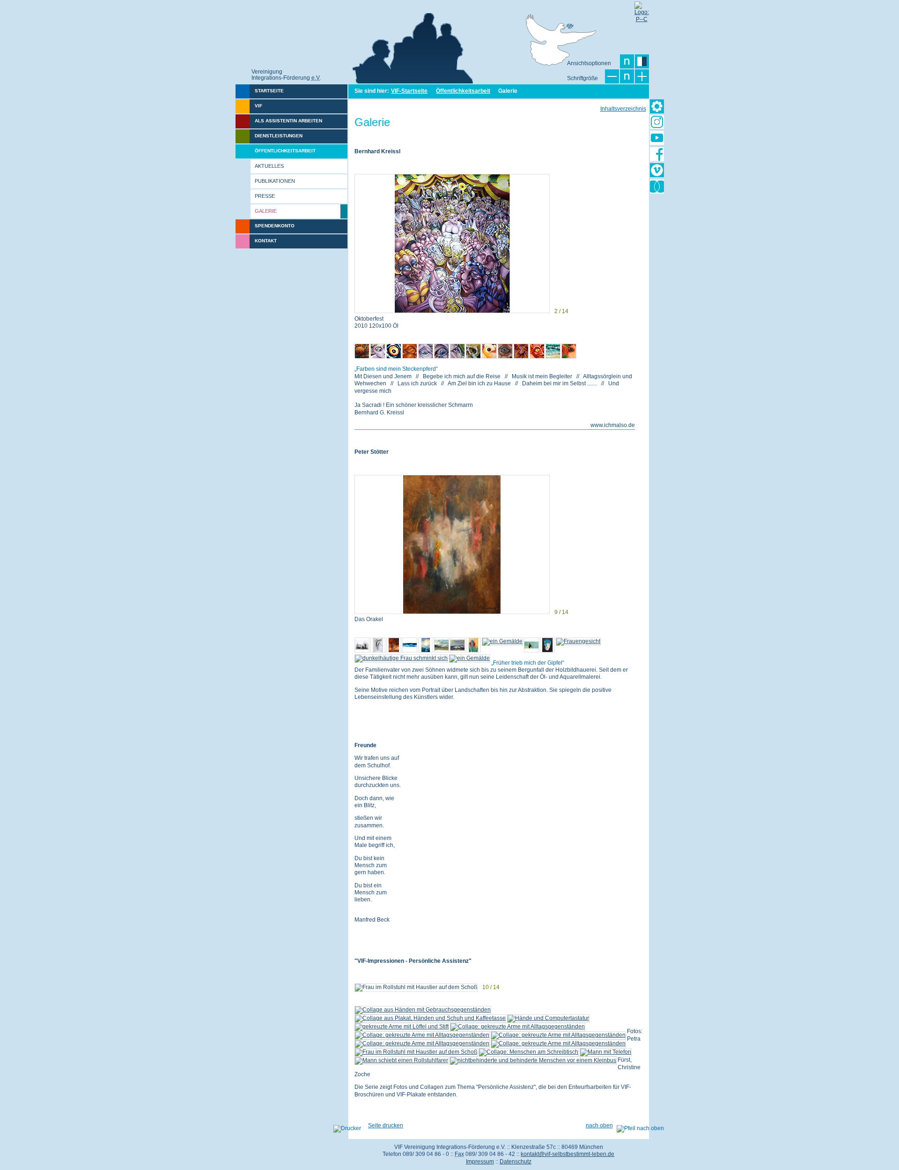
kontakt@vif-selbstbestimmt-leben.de (567, 1154)
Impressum (480, 1161)
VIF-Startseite (409, 91)
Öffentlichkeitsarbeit (463, 91)
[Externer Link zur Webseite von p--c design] (641, 8)
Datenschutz (515, 1161)
